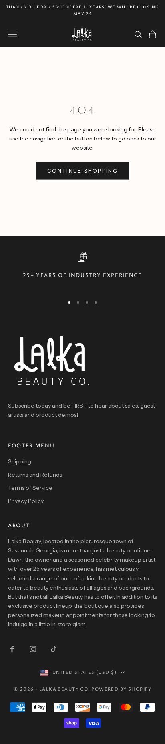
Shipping (19, 461)
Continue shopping (82, 171)
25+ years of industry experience (82, 275)
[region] (82, 270)
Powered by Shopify (121, 689)
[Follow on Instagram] (33, 649)
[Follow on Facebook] (12, 649)
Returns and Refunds (35, 474)
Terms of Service (30, 487)
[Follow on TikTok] (54, 649)
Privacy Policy (26, 501)
